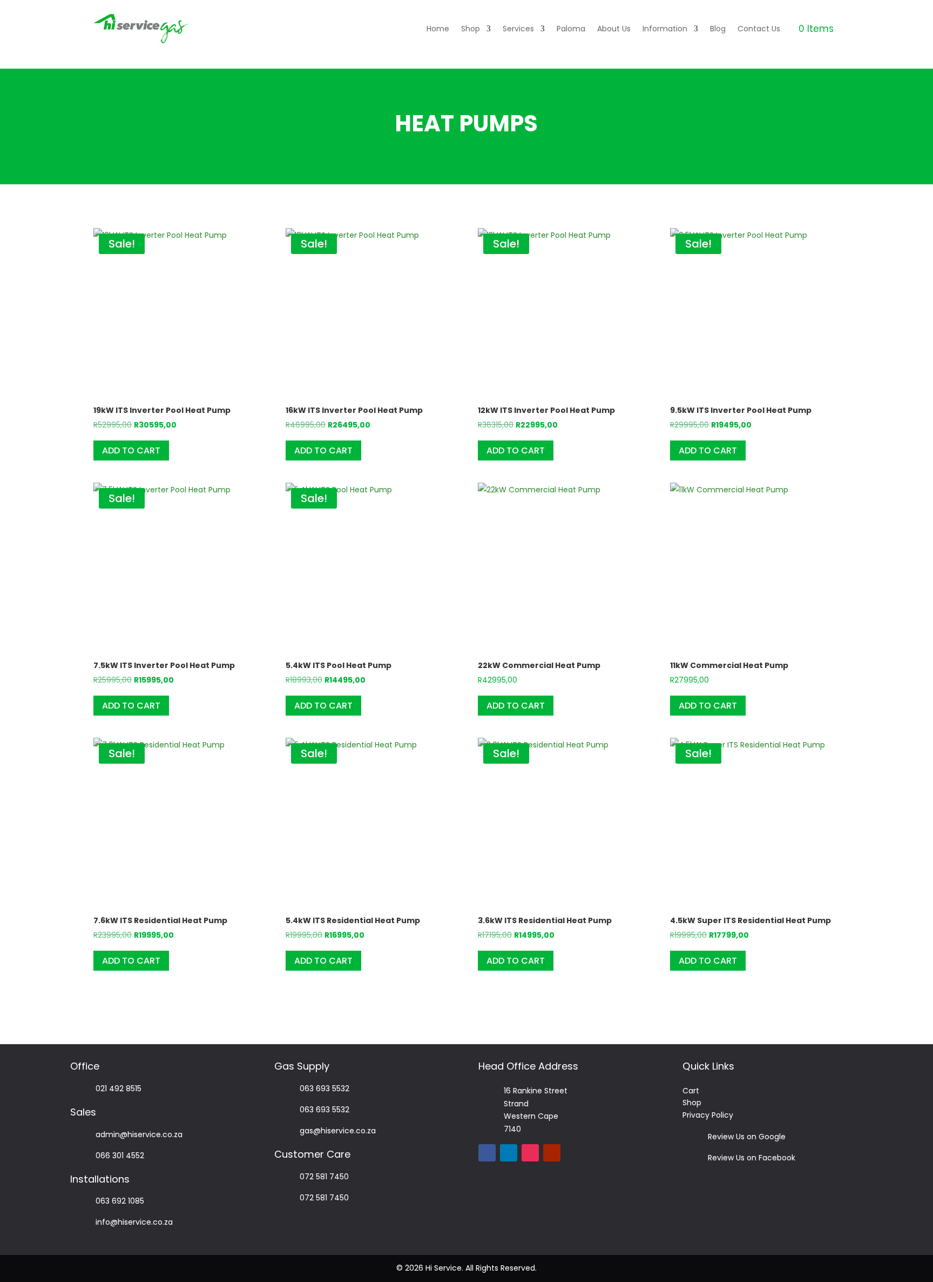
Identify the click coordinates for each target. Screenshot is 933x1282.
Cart (690, 1090)
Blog (718, 28)
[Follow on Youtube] (551, 1152)
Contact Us (759, 28)
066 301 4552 (120, 1155)
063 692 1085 (120, 1201)
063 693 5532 (324, 1088)
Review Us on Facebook (751, 1157)
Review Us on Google (747, 1136)
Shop (470, 28)
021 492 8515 (118, 1088)
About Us (614, 28)
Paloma (571, 28)
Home (438, 28)
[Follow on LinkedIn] (508, 1152)
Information (665, 28)
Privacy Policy (707, 1115)
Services (518, 28)
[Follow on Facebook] (487, 1152)
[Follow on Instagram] (530, 1152)
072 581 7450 (324, 1176)
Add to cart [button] (131, 450)
